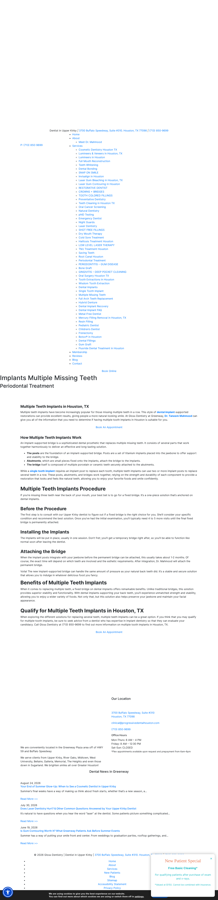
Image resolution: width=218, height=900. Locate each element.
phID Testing (86, 214)
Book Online (109, 371)
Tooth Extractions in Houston (96, 279)
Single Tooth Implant (91, 291)
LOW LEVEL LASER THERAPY (97, 245)
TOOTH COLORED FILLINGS (96, 195)
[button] (7, 892)
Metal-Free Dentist (90, 313)
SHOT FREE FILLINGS (92, 229)
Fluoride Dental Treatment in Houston (101, 348)
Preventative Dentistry (92, 199)
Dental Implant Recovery (93, 306)
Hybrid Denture (88, 302)
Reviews (77, 355)
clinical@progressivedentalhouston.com (135, 722)
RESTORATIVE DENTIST (93, 187)
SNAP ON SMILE (88, 172)
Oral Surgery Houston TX (94, 275)
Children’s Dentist (89, 329)
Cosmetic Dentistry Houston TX (98, 149)
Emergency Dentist (90, 218)
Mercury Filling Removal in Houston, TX (102, 317)
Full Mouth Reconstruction (94, 161)
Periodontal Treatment (92, 260)
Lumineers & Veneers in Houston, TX (100, 153)
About (76, 138)
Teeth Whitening (88, 164)
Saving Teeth (86, 252)
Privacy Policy (112, 887)
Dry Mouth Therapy (90, 233)
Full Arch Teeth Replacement (96, 298)
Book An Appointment (109, 427)
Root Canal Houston (91, 256)
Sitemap (112, 880)
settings (139, 896)
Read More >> (29, 798)
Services (77, 145)
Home (75, 134)
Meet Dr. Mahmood (90, 142)
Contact (77, 363)
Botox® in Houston (90, 336)
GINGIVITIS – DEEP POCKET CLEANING (102, 271)
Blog (75, 359)
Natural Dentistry (89, 210)
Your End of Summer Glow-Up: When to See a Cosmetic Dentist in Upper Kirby (68, 786)
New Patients (112, 872)
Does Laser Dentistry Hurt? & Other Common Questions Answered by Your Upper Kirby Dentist (78, 808)
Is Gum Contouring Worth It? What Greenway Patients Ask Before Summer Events (70, 830)
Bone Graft (85, 268)
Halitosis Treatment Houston (96, 241)
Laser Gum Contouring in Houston (99, 184)
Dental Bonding (88, 168)
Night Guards (87, 222)
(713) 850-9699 (158, 130)
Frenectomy (86, 333)
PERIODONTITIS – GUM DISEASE (98, 264)
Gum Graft (85, 344)
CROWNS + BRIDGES (91, 191)
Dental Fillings (87, 340)
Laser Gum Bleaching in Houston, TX (101, 180)
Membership (79, 352)
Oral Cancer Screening (92, 206)
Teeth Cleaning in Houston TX (97, 203)
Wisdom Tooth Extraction (94, 283)
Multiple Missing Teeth (92, 294)
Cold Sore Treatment (91, 237)
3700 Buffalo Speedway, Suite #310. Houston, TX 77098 (129, 854)
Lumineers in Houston (92, 157)
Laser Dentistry (88, 226)
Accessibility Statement (112, 884)
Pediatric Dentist (89, 325)
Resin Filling (86, 321)
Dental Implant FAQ (90, 310)
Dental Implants (88, 287)
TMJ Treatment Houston (93, 249)
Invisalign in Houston (91, 176)
